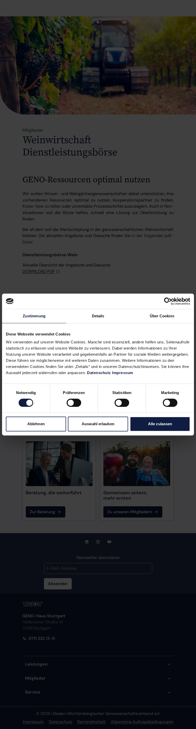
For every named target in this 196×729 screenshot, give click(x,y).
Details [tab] (98, 316)
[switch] (74, 403)
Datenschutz (99, 373)
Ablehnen (36, 424)
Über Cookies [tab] (162, 316)
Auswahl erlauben (98, 424)
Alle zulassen (160, 424)
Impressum (122, 373)
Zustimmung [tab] (34, 316)
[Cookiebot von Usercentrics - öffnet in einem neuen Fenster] (167, 301)
